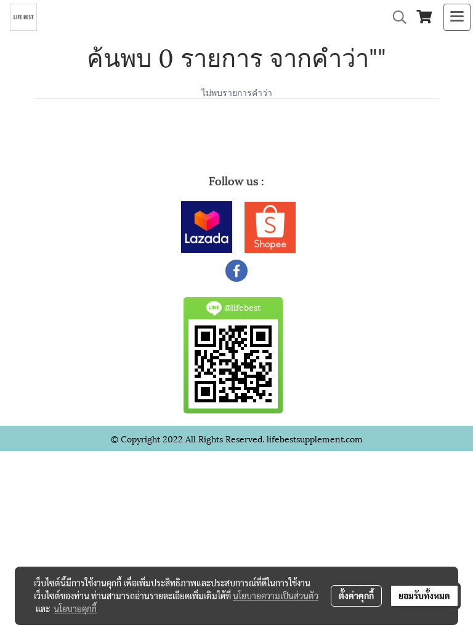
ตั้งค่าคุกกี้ (356, 595)
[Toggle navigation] (457, 17)
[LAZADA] (206, 225)
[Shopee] (270, 225)
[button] (395, 17)
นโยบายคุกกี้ (75, 608)
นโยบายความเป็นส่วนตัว (275, 595)
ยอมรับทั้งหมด (424, 595)
